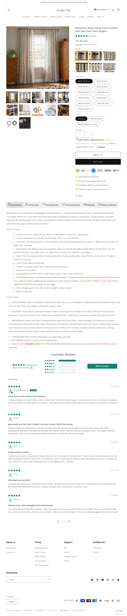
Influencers (97, 548)
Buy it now (98, 162)
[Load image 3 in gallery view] (38, 97)
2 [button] (62, 521)
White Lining (96, 119)
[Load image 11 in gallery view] (12, 123)
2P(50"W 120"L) (84, 109)
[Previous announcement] (7, 2)
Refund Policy (40, 556)
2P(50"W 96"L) (102, 98)
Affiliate (96, 552)
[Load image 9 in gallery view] (50, 110)
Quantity (78, 130)
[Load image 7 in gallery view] (25, 110)
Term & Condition (42, 565)
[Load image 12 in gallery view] (25, 123)
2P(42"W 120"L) (84, 92)
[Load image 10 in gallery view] (63, 110)
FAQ (65, 548)
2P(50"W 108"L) (103, 103)
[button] (9, 10)
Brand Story (11, 548)
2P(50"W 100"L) (84, 103)
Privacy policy (39, 610)
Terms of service (52, 610)
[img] (14, 386)
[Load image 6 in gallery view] (12, 110)
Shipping (78, 44)
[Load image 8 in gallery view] (38, 110)
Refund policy (28, 610)
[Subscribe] (48, 579)
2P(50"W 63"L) (103, 92)
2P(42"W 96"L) (84, 87)
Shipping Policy (41, 548)
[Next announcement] (120, 2)
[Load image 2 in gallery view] (25, 97)
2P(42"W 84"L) (102, 81)
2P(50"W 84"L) (84, 98)
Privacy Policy (40, 561)
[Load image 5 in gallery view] (63, 97)
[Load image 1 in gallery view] (12, 97)
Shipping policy (64, 610)
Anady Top (18, 610)
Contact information (79, 610)
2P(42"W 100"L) (102, 87)
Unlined (81, 119)
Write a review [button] (102, 366)
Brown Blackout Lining (87, 124)
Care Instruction (70, 556)
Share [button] (80, 196)
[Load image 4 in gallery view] (50, 97)
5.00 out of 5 (31, 365)
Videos (66, 561)
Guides (67, 552)
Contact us (10, 552)
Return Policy (40, 552)
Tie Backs (100, 147)
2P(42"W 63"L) (84, 81)
